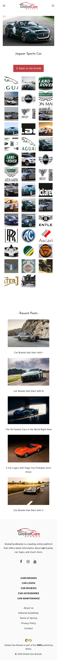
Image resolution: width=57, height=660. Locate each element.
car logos (19, 552)
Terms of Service (28, 618)
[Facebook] (21, 562)
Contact (28, 628)
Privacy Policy (28, 623)
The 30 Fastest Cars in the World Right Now (29, 429)
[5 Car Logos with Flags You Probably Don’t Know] (28, 449)
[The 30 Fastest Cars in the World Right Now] (28, 410)
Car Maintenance (28, 598)
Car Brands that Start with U (28, 510)
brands (47, 548)
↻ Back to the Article (28, 68)
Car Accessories (28, 593)
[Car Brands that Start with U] (28, 491)
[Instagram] (28, 562)
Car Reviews (28, 588)
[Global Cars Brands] (28, 5)
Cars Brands (28, 578)
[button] (53, 5)
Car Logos (28, 583)
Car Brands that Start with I (28, 352)
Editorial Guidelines (28, 613)
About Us (28, 608)
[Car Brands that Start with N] (28, 372)
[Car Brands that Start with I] (28, 333)
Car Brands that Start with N (28, 391)
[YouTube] (35, 562)
